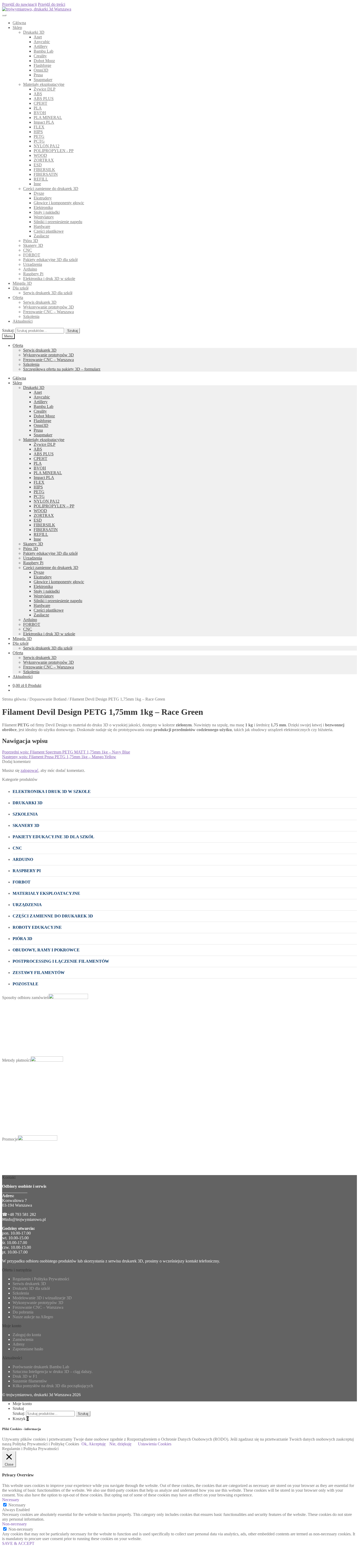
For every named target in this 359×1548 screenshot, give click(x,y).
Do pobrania (23, 1312)
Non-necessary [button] (14, 1524)
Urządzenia (32, 264)
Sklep (17, 27)
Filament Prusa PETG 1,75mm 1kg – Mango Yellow (59, 757)
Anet (38, 37)
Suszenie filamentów (30, 1381)
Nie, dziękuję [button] (120, 1444)
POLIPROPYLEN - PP (54, 150)
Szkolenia (31, 316)
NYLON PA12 (46, 146)
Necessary (16, 1505)
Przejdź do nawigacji (19, 4)
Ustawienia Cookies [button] (154, 1444)
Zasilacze (41, 236)
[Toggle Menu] (4, 15)
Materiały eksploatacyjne (43, 84)
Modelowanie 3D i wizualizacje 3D (42, 1298)
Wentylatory (44, 217)
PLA (38, 108)
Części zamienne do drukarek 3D (50, 188)
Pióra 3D (30, 240)
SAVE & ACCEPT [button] (18, 1543)
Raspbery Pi (33, 274)
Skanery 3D (33, 245)
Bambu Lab (43, 51)
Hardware (42, 226)
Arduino (30, 269)
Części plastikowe (49, 231)
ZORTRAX (44, 160)
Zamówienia (23, 1339)
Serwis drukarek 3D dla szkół (47, 293)
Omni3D (41, 70)
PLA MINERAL (48, 117)
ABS (38, 94)
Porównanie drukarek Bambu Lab (41, 1367)
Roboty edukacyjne (37, 927)
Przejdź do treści (51, 4)
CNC (27, 250)
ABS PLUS (44, 98)
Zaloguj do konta (27, 1334)
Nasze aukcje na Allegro (33, 1317)
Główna (19, 23)
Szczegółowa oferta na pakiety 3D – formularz (61, 369)
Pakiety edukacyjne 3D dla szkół (50, 259)
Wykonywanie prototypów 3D (48, 307)
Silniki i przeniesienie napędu (58, 221)
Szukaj (72, 331)
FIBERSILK (44, 169)
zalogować (29, 770)
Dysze (39, 193)
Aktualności (23, 321)
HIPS (38, 131)
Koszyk (21, 1418)
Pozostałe (25, 984)
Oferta (18, 297)
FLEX (39, 127)
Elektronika (43, 207)
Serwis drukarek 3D (40, 302)
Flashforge (42, 65)
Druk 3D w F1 (25, 1376)
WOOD (40, 155)
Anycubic (42, 41)
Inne (37, 184)
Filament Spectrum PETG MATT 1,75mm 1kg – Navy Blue (66, 752)
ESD (38, 165)
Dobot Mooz (44, 60)
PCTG (39, 141)
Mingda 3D (22, 283)
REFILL (41, 179)
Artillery (41, 46)
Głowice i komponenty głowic (59, 203)
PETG (39, 136)
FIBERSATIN (46, 174)
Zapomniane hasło (28, 1349)
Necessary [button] (10, 1499)
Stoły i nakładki (47, 212)
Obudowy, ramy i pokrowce (46, 950)
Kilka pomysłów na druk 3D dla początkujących (53, 1386)
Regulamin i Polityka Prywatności (41, 1279)
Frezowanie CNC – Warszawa (48, 311)
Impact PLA (44, 122)
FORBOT (31, 255)
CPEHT (40, 103)
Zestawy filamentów (39, 972)
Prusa (38, 75)
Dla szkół (20, 288)
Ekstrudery (43, 198)
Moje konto (22, 1403)
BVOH (40, 113)
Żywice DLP (44, 89)
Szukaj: (8, 330)
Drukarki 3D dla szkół (31, 1288)
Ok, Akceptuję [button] (93, 1444)
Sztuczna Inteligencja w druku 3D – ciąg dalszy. (53, 1371)
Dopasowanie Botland (47, 699)
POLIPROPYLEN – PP (54, 506)
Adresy (19, 1344)
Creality (40, 56)
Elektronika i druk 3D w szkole (49, 278)
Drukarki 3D (33, 32)
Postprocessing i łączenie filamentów (61, 961)
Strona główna (14, 699)
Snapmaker (43, 79)
